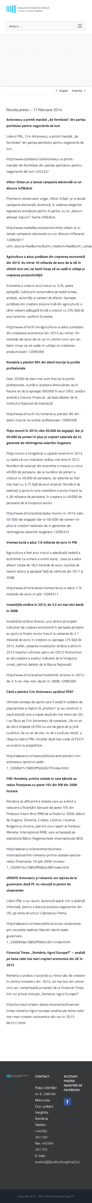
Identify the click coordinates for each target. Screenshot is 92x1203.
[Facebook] (67, 1101)
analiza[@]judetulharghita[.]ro (57, 1161)
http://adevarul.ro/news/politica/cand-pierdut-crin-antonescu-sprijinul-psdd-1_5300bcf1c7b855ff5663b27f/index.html (44, 762)
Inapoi (63, 90)
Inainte (77, 90)
